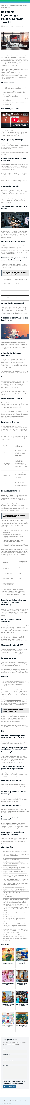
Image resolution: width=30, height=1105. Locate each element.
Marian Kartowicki (7, 26)
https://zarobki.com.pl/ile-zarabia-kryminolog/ (15, 851)
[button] (15, 1)
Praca (6, 5)
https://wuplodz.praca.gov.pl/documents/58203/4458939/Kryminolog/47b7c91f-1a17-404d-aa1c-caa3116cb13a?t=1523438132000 (16, 891)
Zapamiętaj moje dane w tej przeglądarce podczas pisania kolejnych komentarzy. (14, 1082)
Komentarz (6, 1065)
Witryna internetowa (8, 1060)
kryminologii (21, 180)
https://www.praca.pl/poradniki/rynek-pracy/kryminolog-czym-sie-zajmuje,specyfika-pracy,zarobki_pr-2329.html (15, 863)
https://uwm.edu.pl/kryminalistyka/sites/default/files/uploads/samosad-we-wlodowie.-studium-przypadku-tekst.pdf (16, 925)
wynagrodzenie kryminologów (13, 700)
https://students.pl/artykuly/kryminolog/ (13, 887)
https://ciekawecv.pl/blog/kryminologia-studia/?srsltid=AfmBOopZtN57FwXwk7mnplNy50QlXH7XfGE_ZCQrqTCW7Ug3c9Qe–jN (15, 931)
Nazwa (5, 1049)
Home (2, 5)
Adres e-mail (6, 1054)
